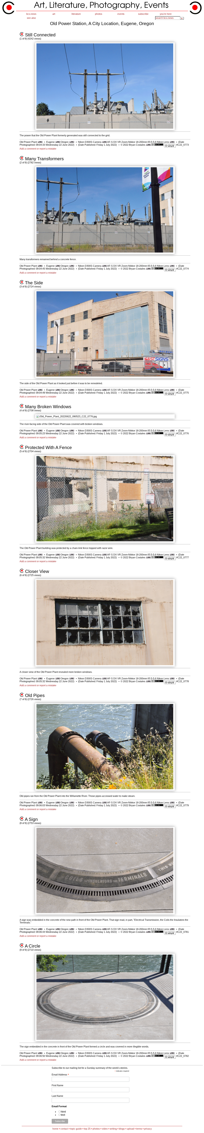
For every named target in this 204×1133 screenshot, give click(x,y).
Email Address (60, 1074)
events (120, 14)
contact (64, 1128)
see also (31, 18)
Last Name (57, 1096)
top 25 (87, 1128)
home (55, 1128)
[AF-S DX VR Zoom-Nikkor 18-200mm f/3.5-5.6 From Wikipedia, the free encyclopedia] (172, 142)
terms (139, 1128)
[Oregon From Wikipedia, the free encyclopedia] (71, 142)
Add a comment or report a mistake (38, 148)
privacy (148, 1128)
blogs (122, 1128)
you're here (166, 14)
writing (113, 1128)
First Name (57, 1085)
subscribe (143, 14)
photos (98, 14)
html (63, 1111)
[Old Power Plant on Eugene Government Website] (39, 142)
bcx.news (31, 14)
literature (76, 14)
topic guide (76, 1128)
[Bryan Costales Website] (148, 145)
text (63, 1114)
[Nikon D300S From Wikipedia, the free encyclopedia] (104, 142)
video (105, 1128)
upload (130, 1128)
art (53, 14)
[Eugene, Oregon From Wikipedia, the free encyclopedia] (57, 142)
